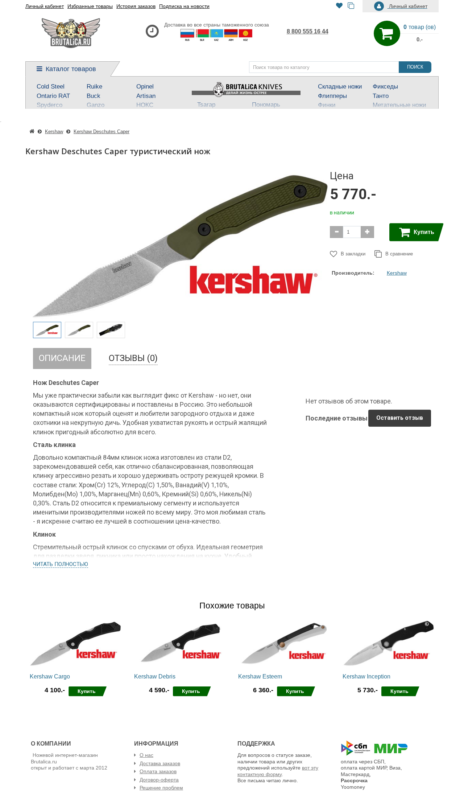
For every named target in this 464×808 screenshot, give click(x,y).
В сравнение (399, 254)
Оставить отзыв (399, 417)
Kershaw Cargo (50, 676)
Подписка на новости (184, 6)
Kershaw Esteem (260, 676)
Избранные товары (90, 6)
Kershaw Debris (154, 676)
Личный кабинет (44, 6)
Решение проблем (161, 788)
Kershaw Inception (366, 676)
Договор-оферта (159, 780)
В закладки (353, 254)
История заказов (136, 6)
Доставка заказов (160, 763)
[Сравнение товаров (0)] (351, 6)
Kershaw (397, 273)
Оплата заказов (158, 771)
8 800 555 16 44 (307, 31)
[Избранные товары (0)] (339, 6)
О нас (146, 755)
